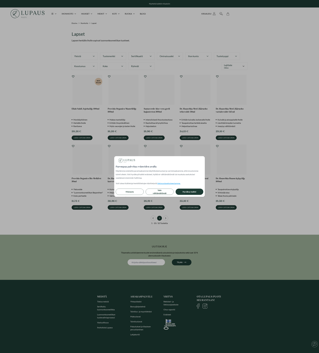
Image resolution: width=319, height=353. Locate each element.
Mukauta (130, 191)
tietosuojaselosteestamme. (168, 183)
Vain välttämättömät (159, 191)
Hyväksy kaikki (189, 191)
